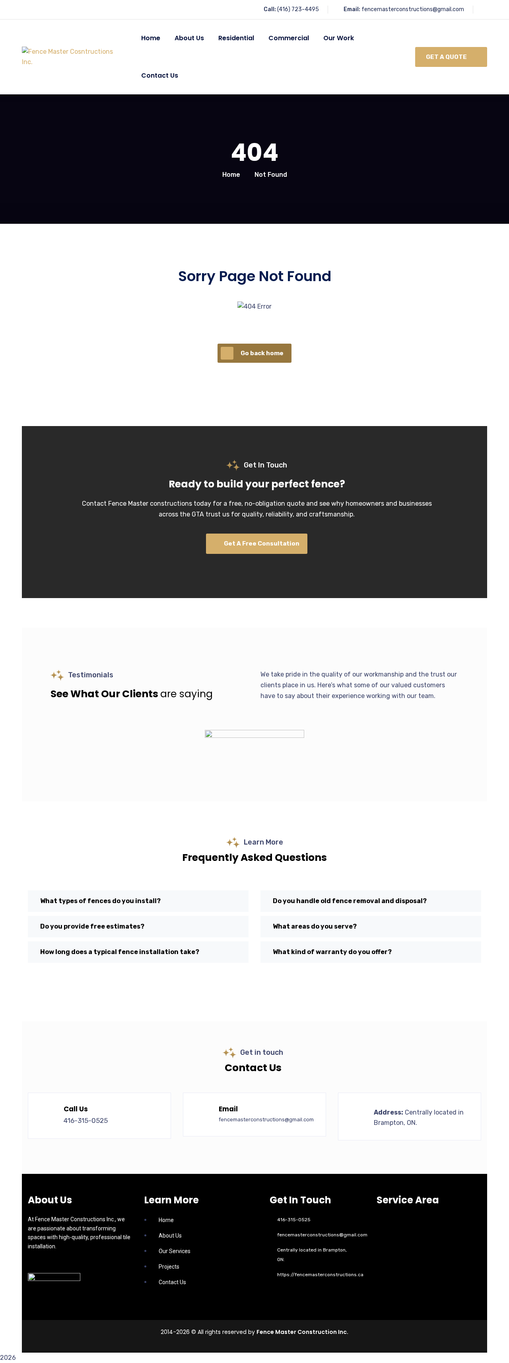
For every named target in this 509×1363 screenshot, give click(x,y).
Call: (270, 9)
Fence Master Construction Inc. (302, 1332)
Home (231, 174)
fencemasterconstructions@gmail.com (412, 9)
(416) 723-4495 (298, 9)
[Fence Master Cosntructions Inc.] (72, 57)
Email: (352, 9)
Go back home (262, 353)
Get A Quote (446, 57)
